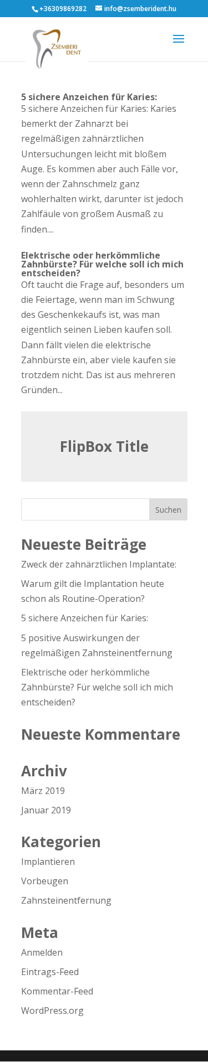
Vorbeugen (44, 881)
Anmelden (42, 952)
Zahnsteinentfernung (66, 900)
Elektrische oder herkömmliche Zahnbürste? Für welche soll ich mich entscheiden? (102, 264)
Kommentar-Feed (57, 991)
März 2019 (43, 791)
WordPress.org (52, 1010)
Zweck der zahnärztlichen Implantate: (98, 564)
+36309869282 (63, 8)
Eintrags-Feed (50, 972)
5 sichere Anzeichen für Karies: (89, 97)
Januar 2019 (46, 810)
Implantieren (48, 861)
